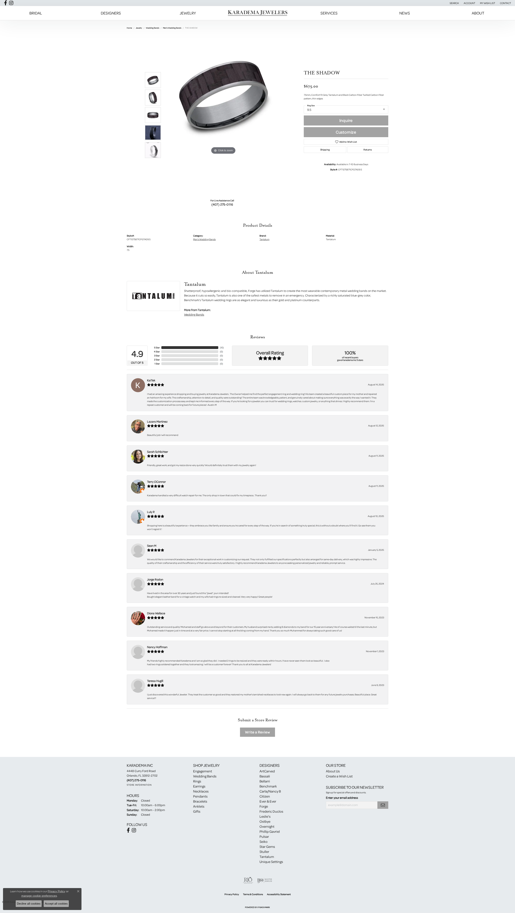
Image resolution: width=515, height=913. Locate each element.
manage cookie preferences (39, 895)
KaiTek (151, 380)
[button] (454, 3)
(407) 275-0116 (222, 204)
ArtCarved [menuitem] (267, 771)
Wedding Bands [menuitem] (204, 776)
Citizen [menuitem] (265, 796)
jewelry (139, 27)
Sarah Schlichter (157, 452)
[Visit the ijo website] (264, 880)
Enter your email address (342, 798)
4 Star (157, 351)
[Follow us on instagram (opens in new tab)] (11, 3)
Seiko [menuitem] (264, 841)
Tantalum (264, 239)
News (404, 13)
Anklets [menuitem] (198, 806)
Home (129, 27)
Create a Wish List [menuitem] (339, 776)
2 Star (157, 359)
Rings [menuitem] (197, 781)
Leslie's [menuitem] (265, 816)
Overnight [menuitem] (267, 826)
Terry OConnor (156, 482)
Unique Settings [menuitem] (271, 861)
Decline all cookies (28, 903)
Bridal (35, 13)
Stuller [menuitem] (264, 851)
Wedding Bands (152, 27)
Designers (111, 13)
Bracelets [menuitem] (200, 801)
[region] (223, 115)
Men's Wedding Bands (172, 27)
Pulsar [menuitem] (264, 836)
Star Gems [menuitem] (267, 846)
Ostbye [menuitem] (265, 821)
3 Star (157, 355)
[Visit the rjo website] (248, 880)
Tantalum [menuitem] (267, 856)
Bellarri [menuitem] (265, 781)
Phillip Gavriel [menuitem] (270, 831)
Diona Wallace (156, 613)
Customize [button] (346, 132)
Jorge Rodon (155, 579)
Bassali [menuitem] (265, 776)
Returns (368, 149)
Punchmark (264, 907)
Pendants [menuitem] (200, 796)
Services (329, 13)
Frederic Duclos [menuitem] (271, 811)
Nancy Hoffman (157, 647)
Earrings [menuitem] (199, 786)
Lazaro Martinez (157, 421)
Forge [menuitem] (264, 806)
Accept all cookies (56, 903)
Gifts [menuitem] (196, 811)
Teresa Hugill (155, 681)
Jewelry (188, 13)
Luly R (151, 512)
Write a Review (257, 732)
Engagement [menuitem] (202, 771)
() (222, 347)
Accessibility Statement (279, 894)
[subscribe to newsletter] (382, 805)
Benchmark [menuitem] (268, 786)
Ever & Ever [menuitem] (268, 801)
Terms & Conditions (253, 894)
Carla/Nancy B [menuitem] (270, 791)
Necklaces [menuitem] (201, 791)
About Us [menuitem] (333, 771)
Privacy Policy (232, 894)
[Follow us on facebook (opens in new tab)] (5, 3)
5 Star (157, 347)
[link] (505, 3)
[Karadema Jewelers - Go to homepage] (257, 13)
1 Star (157, 363)
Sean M (151, 545)
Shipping (325, 149)
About (478, 13)
